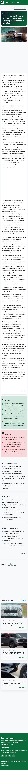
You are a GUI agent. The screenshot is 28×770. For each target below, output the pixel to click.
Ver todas (23, 600)
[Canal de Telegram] (9, 755)
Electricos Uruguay (12, 2)
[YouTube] (2, 755)
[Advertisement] (14, 58)
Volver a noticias (20, 8)
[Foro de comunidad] (13, 755)
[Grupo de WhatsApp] (6, 755)
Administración (5, 765)
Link (25, 391)
